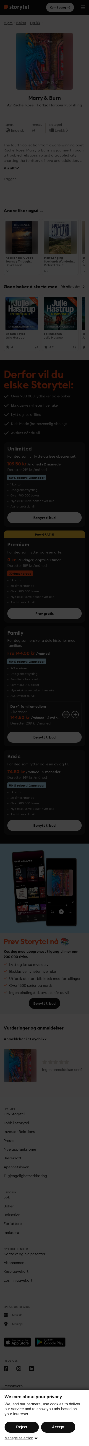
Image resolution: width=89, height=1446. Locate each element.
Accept (58, 1427)
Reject (21, 1427)
